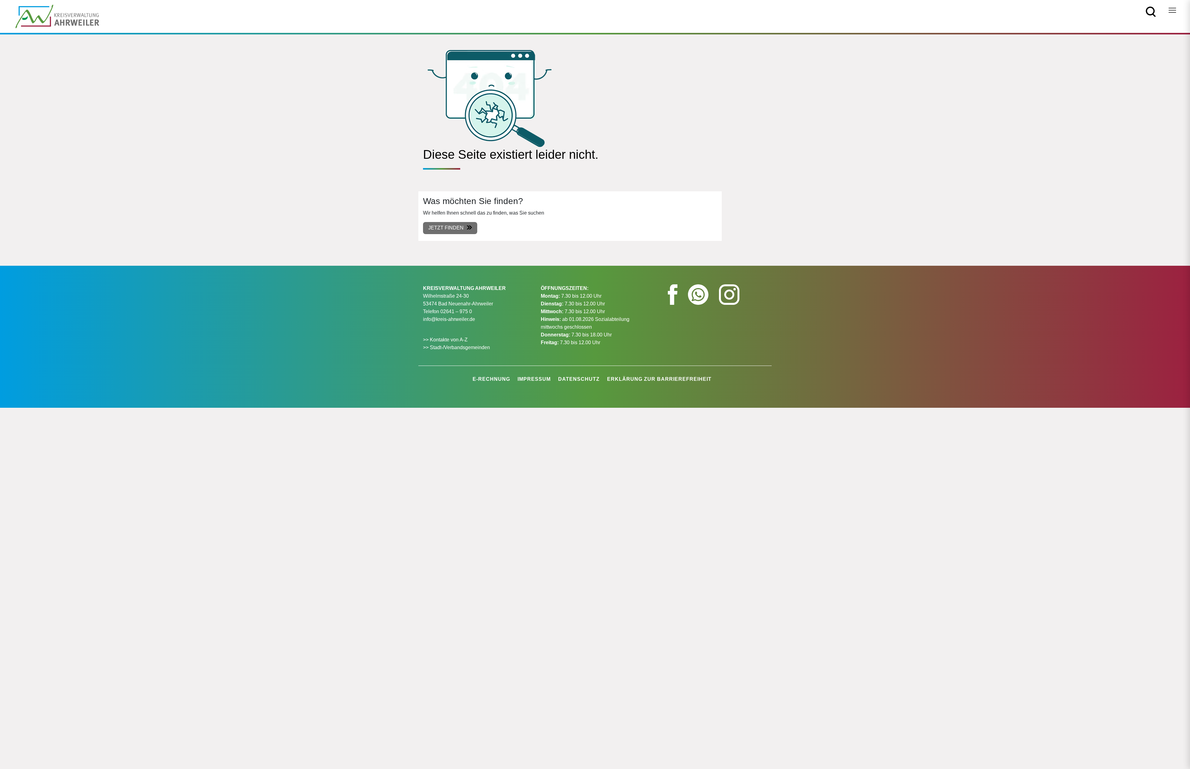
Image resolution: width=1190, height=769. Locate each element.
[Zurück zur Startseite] (57, 16)
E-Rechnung (491, 379)
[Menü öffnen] (1172, 10)
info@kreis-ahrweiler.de (449, 319)
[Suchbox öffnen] (1150, 11)
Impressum (534, 379)
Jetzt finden (446, 227)
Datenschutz (579, 379)
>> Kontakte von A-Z (446, 339)
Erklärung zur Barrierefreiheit (659, 379)
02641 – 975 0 (456, 311)
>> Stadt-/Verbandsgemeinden (456, 347)
